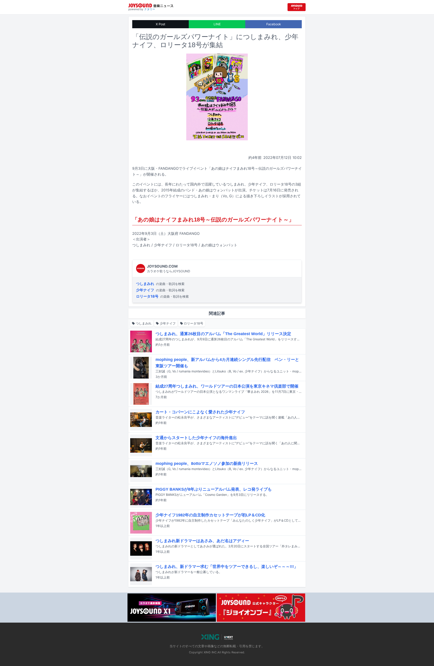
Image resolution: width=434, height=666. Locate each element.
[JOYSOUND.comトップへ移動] (297, 7)
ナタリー (149, 9)
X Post (160, 24)
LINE (217, 24)
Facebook (273, 24)
